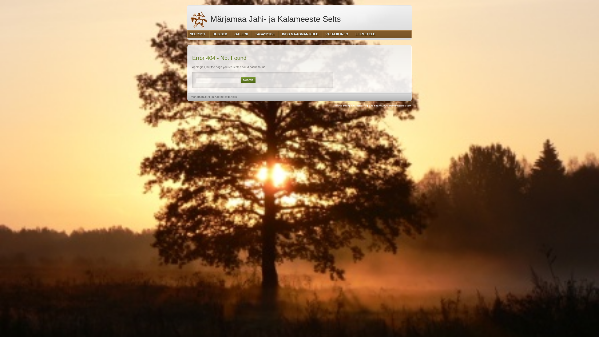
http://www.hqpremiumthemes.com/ (393, 105)
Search (248, 80)
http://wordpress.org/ (357, 105)
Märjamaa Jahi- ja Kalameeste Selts (274, 18)
